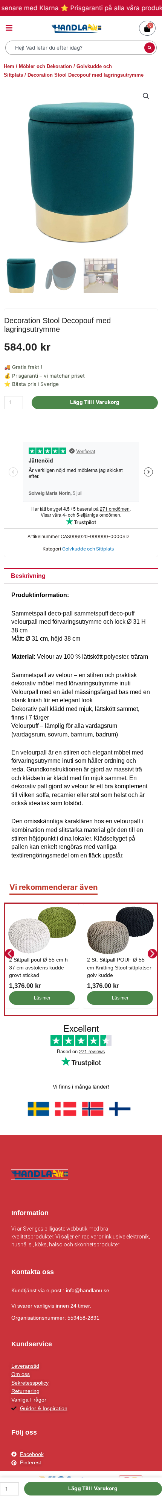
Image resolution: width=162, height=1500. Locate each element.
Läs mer (42, 998)
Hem (9, 66)
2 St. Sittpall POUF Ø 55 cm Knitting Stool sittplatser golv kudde (119, 967)
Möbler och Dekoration (45, 66)
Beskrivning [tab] (28, 576)
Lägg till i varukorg (94, 402)
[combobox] (75, 47)
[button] (146, 96)
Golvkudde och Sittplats (88, 549)
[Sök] (149, 47)
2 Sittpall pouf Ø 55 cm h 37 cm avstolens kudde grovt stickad (38, 967)
